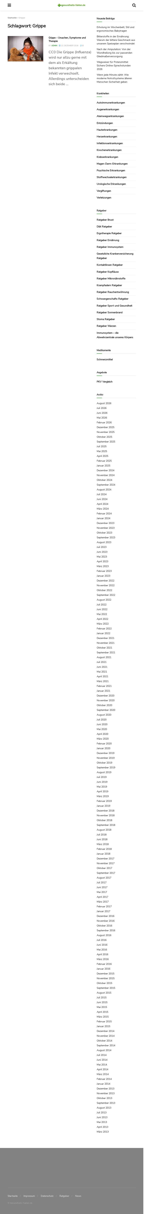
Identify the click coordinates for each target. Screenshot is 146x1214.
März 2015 (103, 1016)
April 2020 (102, 734)
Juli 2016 (101, 940)
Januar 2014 (103, 1084)
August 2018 (104, 830)
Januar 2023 (103, 576)
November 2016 (105, 921)
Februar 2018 (104, 849)
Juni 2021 (102, 667)
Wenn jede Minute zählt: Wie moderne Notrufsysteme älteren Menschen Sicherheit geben (114, 78)
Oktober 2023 (104, 532)
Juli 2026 (101, 408)
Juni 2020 (102, 724)
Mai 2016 (102, 949)
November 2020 (105, 700)
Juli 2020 (101, 719)
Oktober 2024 (104, 480)
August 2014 (104, 1050)
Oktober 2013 (104, 1098)
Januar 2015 (103, 1026)
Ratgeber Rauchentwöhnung (113, 292)
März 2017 (103, 901)
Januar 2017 (103, 911)
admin (54, 45)
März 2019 (103, 796)
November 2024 (105, 475)
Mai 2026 (102, 417)
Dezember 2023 (105, 523)
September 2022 (106, 595)
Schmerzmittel (105, 359)
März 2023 (103, 566)
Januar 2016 (103, 968)
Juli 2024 (101, 494)
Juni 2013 (102, 1117)
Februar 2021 (104, 686)
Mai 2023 (102, 556)
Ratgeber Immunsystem (110, 247)
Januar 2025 (103, 465)
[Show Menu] (9, 5)
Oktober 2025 (104, 437)
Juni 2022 (102, 609)
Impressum (29, 1196)
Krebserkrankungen (107, 157)
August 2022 (104, 599)
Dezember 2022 (105, 580)
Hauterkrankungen (107, 130)
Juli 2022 (101, 604)
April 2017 (102, 897)
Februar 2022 (104, 628)
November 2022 (105, 585)
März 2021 (103, 681)
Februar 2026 (104, 422)
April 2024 (102, 504)
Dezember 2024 (105, 470)
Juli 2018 (101, 834)
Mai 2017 (102, 892)
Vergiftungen (104, 191)
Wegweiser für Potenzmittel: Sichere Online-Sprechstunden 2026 (114, 65)
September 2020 (106, 710)
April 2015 (102, 1012)
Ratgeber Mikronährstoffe (111, 278)
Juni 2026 (102, 413)
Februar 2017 (104, 906)
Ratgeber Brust (105, 220)
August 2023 (104, 542)
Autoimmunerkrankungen (111, 102)
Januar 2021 (103, 691)
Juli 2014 (101, 1055)
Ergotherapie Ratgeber (109, 233)
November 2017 (105, 863)
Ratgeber (64, 1196)
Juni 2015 (102, 1002)
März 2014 (103, 1074)
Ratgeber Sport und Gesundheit (114, 305)
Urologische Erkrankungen (111, 184)
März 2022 (103, 623)
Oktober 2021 (104, 647)
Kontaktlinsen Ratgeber (110, 265)
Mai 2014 (102, 1064)
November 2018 (105, 815)
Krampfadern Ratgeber (109, 285)
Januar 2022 (103, 633)
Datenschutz (47, 1196)
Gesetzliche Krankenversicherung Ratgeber (115, 256)
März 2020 (103, 738)
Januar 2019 (103, 806)
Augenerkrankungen (108, 109)
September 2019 (106, 767)
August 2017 (104, 877)
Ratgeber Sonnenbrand (109, 312)
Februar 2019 (104, 801)
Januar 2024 (103, 518)
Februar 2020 (104, 743)
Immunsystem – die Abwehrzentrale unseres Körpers (115, 335)
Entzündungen (105, 123)
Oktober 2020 (104, 705)
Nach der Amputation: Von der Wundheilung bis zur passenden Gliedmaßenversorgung (114, 53)
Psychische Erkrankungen (111, 170)
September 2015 (106, 988)
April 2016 (102, 954)
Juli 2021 (101, 662)
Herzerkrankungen (107, 136)
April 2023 (102, 561)
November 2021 (105, 643)
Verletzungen (104, 197)
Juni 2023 (102, 552)
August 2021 (104, 657)
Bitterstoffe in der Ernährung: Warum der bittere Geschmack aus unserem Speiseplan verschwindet (116, 40)
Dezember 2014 (105, 1031)
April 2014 (102, 1069)
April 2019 (102, 791)
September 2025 (106, 441)
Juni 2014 (102, 1060)
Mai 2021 (102, 671)
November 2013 (105, 1093)
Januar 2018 (103, 853)
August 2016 (104, 935)
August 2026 (104, 403)
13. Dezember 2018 (69, 45)
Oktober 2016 (104, 925)
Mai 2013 (102, 1122)
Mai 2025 (102, 451)
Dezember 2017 (105, 858)
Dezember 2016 (105, 916)
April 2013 (102, 1127)
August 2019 (104, 772)
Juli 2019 (101, 777)
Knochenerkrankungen (109, 150)
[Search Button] (134, 5)
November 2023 (105, 528)
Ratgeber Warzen (106, 326)
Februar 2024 (104, 513)
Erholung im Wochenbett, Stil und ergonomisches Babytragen (115, 29)
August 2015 (104, 992)
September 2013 (106, 1103)
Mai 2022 (102, 614)
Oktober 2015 (104, 983)
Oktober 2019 (104, 762)
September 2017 (106, 873)
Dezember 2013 (105, 1088)
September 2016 (106, 930)
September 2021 (106, 652)
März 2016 (103, 959)
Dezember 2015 (105, 973)
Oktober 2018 (104, 820)
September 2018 (106, 825)
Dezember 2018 (105, 810)
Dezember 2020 (105, 695)
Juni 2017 (102, 887)
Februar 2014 (104, 1079)
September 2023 (106, 537)
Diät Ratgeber (104, 226)
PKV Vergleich (105, 381)
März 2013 (103, 1131)
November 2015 (105, 978)
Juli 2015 (101, 997)
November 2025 (105, 432)
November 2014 (105, 1036)
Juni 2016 (102, 945)
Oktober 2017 (104, 868)
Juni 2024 (102, 499)
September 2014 (106, 1045)
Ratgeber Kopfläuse (108, 272)
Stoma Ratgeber (106, 319)
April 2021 (102, 676)
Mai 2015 (102, 1007)
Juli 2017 (101, 882)
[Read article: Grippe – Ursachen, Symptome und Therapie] (25, 48)
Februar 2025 (104, 461)
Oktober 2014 (104, 1040)
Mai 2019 (102, 786)
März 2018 (103, 844)
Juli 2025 (101, 446)
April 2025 (102, 456)
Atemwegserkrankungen (110, 116)
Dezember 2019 (105, 753)
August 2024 (104, 489)
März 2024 (103, 508)
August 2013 (104, 1107)
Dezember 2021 (105, 638)
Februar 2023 (104, 571)
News (78, 1196)
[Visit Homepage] (72, 5)
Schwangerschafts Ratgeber (112, 298)
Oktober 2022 (104, 590)
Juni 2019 (102, 782)
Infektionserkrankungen (110, 143)
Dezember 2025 (105, 427)
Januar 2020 (103, 748)
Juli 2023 (101, 547)
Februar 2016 (104, 964)
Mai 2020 (102, 729)
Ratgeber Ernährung (108, 240)
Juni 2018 (102, 839)
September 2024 (106, 484)
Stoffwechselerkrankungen (112, 177)
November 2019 (105, 758)
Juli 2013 (101, 1112)
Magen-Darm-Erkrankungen (112, 163)
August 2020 (104, 715)
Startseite (12, 17)
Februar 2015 (104, 1021)
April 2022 (102, 619)
